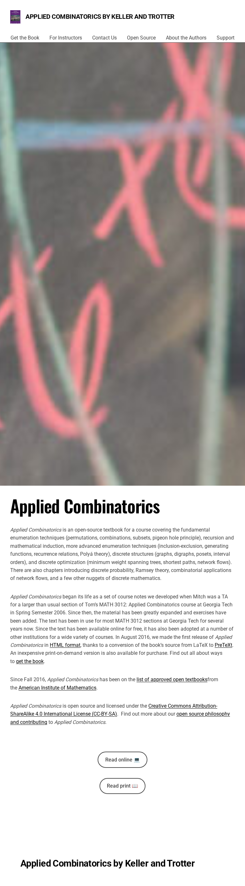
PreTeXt (223, 645)
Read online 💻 (122, 760)
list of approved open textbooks (172, 679)
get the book (30, 661)
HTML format (65, 645)
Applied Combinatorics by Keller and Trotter (100, 16)
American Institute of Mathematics (57, 688)
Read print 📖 (122, 786)
